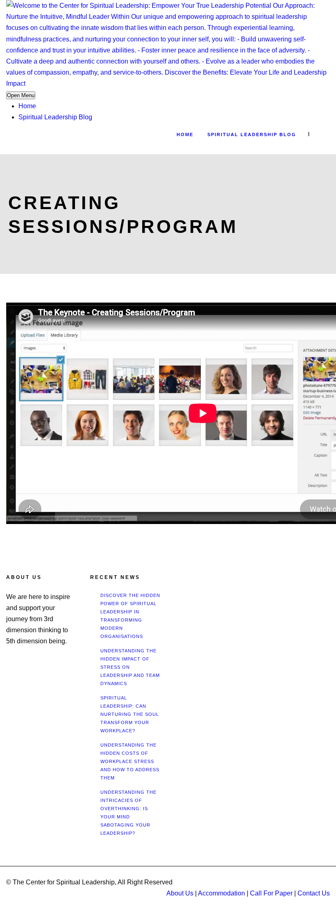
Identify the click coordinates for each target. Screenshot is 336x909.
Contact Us (313, 893)
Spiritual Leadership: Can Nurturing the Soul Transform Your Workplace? (129, 714)
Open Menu (20, 95)
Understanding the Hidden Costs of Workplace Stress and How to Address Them (129, 761)
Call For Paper (271, 893)
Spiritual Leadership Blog (55, 117)
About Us (179, 893)
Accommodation (221, 893)
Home (27, 106)
